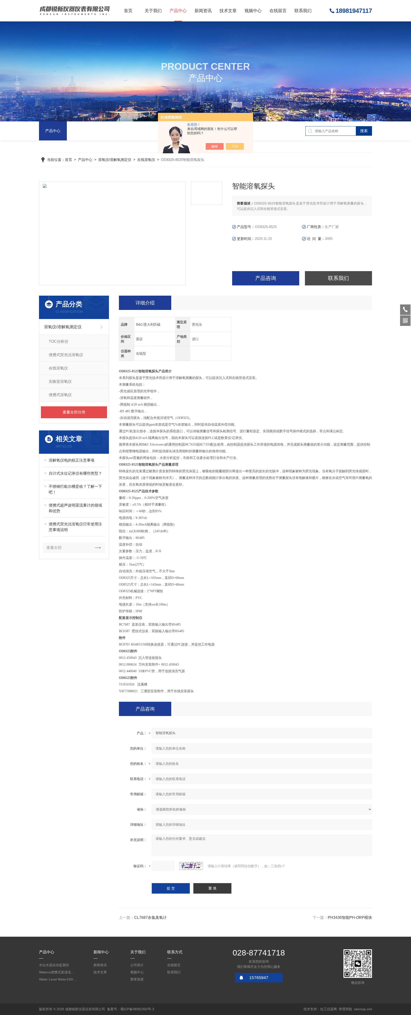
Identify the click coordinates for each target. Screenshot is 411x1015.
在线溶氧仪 (146, 160)
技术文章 (228, 10)
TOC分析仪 (58, 341)
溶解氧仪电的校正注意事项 (71, 460)
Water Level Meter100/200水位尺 (58, 979)
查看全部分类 (74, 412)
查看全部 (54, 548)
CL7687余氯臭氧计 (150, 917)
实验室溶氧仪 (60, 381)
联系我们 (303, 10)
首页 (128, 10)
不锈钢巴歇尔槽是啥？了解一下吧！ (75, 489)
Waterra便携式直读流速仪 (58, 972)
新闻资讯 (203, 10)
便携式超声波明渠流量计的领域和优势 (75, 508)
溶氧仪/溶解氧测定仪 (114, 160)
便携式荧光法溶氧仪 (66, 355)
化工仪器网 (328, 1009)
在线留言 (278, 10)
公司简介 (137, 965)
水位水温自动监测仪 (54, 965)
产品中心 (178, 10)
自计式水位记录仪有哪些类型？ (75, 473)
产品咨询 (265, 278)
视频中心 (253, 10)
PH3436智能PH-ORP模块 (350, 917)
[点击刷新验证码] (191, 866)
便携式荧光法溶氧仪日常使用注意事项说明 (75, 527)
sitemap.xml (363, 1009)
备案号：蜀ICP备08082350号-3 (130, 1009)
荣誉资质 (137, 979)
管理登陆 (345, 1009)
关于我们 (153, 10)
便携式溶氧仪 (60, 395)
